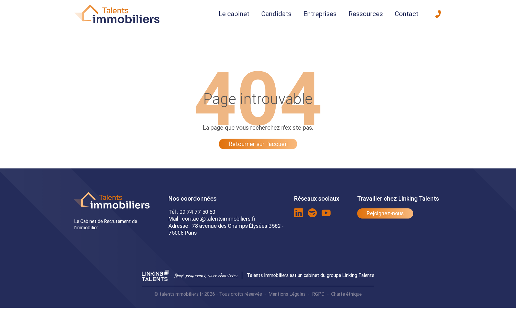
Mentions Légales (286, 294)
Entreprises (320, 14)
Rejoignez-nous (385, 213)
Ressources (365, 14)
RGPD (318, 294)
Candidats (276, 14)
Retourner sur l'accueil (258, 144)
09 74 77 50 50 (197, 211)
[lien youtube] (326, 212)
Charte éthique (346, 294)
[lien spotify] (312, 212)
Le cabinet (234, 14)
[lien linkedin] (298, 212)
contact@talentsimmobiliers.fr (219, 218)
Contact (406, 14)
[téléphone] (438, 14)
